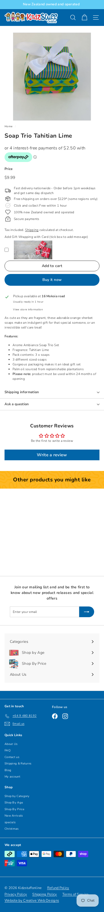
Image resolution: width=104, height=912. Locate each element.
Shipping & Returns (18, 764)
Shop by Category (17, 796)
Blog (8, 770)
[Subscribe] (86, 611)
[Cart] (84, 17)
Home (9, 126)
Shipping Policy (44, 894)
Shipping (31, 230)
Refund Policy (58, 888)
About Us (11, 744)
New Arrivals (14, 816)
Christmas (12, 829)
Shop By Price (14, 809)
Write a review (52, 455)
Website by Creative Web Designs (32, 900)
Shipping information (22, 392)
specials (10, 822)
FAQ (7, 750)
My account (12, 777)
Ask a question (17, 404)
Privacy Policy (16, 894)
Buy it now (52, 279)
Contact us (12, 757)
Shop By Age (14, 803)
